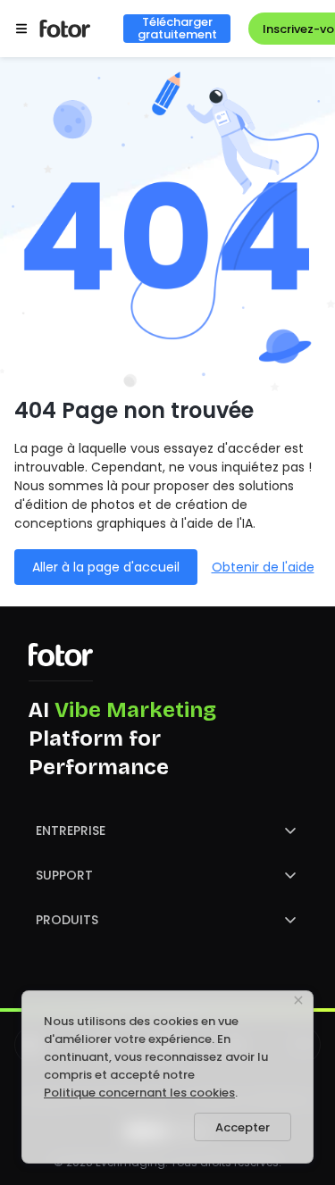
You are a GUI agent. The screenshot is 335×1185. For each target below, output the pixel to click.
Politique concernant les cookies (139, 1092)
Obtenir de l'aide (263, 567)
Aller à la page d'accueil (106, 567)
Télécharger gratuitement (177, 28)
